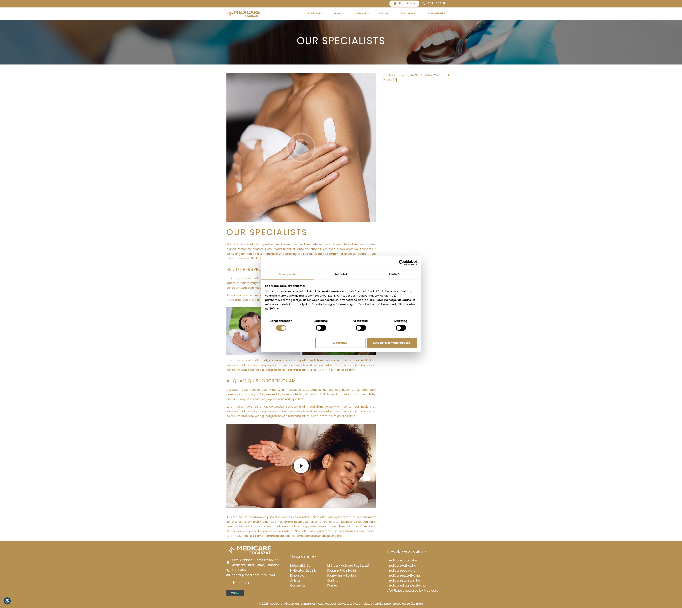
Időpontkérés (406, 3)
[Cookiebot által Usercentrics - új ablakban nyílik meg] (401, 262)
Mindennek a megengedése (391, 343)
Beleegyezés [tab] (287, 274)
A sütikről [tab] (394, 274)
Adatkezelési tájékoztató (335, 604)
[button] (7, 600)
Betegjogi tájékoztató (408, 604)
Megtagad (340, 343)
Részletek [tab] (341, 274)
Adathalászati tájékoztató (373, 604)
